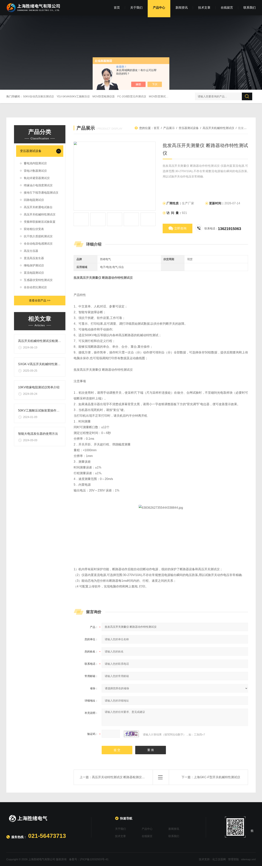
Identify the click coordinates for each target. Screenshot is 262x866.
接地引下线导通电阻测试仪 (41, 192)
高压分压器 (31, 250)
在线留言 (227, 7)
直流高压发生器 (34, 258)
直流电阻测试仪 (34, 272)
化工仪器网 (219, 859)
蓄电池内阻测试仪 (35, 163)
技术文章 (204, 7)
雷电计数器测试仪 (35, 170)
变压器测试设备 (30, 151)
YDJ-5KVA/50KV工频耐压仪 (73, 96)
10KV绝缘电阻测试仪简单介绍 (38, 387)
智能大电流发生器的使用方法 (38, 433)
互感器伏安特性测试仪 (38, 280)
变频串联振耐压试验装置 (39, 221)
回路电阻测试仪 (34, 199)
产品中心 (159, 7)
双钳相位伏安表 (34, 229)
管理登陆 (233, 859)
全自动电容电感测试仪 (38, 243)
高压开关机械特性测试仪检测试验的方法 (45, 341)
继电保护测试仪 (34, 265)
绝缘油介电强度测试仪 (38, 185)
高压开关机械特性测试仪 (39, 214)
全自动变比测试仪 (35, 287)
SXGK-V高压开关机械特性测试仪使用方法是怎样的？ (54, 364)
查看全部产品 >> (39, 300)
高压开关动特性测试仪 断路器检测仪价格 (120, 777)
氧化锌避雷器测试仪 (37, 178)
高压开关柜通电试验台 (38, 207)
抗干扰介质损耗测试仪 (38, 236)
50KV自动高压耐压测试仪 (38, 96)
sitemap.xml (248, 859)
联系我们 (249, 7)
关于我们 (136, 7)
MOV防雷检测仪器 (103, 96)
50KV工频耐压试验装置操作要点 (40, 410)
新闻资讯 (181, 7)
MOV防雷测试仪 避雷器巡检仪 (167, 96)
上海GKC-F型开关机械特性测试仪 (217, 777)
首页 (117, 7)
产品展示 (169, 128)
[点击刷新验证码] (131, 734)
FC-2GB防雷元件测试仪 (131, 96)
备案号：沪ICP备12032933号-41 (89, 859)
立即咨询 (180, 228)
